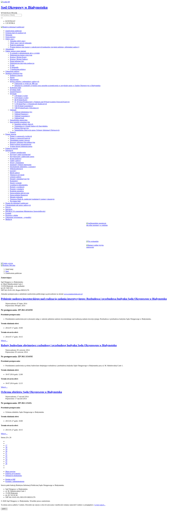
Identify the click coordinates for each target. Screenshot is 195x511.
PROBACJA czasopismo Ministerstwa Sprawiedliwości (25, 211)
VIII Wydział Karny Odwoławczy (26, 108)
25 (6, 462)
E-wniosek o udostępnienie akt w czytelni (25, 53)
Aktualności (9, 49)
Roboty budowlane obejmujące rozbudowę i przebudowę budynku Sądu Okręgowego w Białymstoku (59, 345)
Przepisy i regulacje (17, 189)
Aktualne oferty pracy (18, 41)
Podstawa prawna (16, 75)
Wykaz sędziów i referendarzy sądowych (24, 81)
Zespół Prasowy (15, 92)
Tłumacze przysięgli (17, 175)
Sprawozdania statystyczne (19, 193)
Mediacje (8, 219)
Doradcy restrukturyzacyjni (19, 179)
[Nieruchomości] (97, 241)
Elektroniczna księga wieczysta (21, 55)
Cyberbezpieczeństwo (18, 69)
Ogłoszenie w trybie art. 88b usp (26, 83)
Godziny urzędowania (18, 152)
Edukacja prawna (11, 148)
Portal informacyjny (17, 61)
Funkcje (13, 132)
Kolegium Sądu (15, 88)
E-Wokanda (14, 67)
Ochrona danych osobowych (15, 33)
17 (6, 445)
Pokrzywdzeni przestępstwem (20, 144)
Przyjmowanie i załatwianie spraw (22, 156)
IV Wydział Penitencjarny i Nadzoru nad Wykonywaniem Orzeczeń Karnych (42, 102)
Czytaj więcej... (99, 505)
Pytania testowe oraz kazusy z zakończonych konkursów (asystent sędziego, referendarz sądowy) (44, 47)
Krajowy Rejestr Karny (18, 57)
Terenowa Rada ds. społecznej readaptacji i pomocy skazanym (32, 199)
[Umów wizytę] (97, 263)
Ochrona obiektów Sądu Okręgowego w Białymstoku (31, 391)
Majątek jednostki (16, 197)
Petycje (8, 207)
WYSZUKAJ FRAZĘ (9, 13)
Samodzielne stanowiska (18, 120)
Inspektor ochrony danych (23, 124)
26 (6, 464)
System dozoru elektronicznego (21, 146)
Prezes (12, 77)
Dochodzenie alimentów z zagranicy (23, 167)
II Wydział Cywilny (21, 98)
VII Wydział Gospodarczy (23, 106)
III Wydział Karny (20, 100)
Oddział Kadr (19, 118)
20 (6, 451)
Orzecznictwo (10, 37)
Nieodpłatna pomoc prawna (20, 140)
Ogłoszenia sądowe (12, 71)
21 (6, 453)
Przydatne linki (15, 201)
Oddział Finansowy (21, 114)
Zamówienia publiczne (13, 31)
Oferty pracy (9, 39)
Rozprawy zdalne (11, 215)
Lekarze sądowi (15, 177)
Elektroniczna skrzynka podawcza (22, 63)
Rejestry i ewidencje (17, 187)
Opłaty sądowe (15, 161)
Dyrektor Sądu (15, 90)
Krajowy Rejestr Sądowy (19, 59)
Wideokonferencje (16, 169)
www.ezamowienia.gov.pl (73, 294)
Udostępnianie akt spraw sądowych (18, 205)
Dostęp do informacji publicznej (16, 203)
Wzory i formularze (17, 163)
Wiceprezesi (14, 79)
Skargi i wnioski (16, 183)
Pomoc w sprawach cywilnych (21, 136)
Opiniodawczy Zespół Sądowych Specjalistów (31, 126)
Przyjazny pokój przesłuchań (20, 154)
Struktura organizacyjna (13, 73)
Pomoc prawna (10, 134)
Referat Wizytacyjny (21, 128)
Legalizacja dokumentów (19, 185)
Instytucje (8, 209)
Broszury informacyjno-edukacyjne (22, 142)
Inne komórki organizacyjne (20, 122)
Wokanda (8, 35)
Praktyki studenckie (17, 45)
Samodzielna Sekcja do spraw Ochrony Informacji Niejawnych (36, 130)
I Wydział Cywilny (21, 96)
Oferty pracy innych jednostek (20, 43)
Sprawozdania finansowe (19, 195)
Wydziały (13, 94)
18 (6, 447)
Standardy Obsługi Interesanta (20, 165)
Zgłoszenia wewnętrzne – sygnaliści (18, 217)
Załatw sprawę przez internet (15, 51)
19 (6, 449)
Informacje (9, 150)
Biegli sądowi (15, 173)
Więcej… (4, 341)
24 (6, 460)
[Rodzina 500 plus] (97, 265)
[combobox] (11, 15)
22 (6, 455)
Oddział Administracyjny (23, 112)
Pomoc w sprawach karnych (20, 138)
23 (6, 458)
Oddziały (13, 110)
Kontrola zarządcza (17, 191)
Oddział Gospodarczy (22, 116)
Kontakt (8, 213)
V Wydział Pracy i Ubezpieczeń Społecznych (30, 104)
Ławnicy (13, 171)
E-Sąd (12, 65)
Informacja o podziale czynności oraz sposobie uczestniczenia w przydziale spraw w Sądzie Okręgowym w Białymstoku (57, 86)
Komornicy (14, 181)
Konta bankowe (15, 159)
